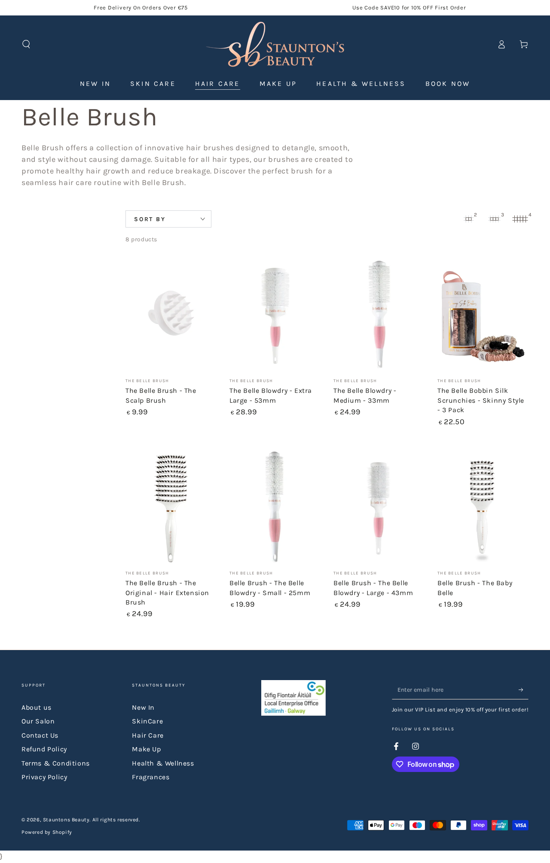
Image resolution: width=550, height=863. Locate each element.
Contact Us (39, 735)
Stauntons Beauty (66, 820)
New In (143, 707)
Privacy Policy (44, 777)
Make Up (146, 749)
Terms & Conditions (55, 763)
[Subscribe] (524, 689)
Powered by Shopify (46, 832)
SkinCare (147, 721)
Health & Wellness (163, 763)
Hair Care (147, 735)
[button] (26, 44)
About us (36, 707)
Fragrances (150, 777)
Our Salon (38, 721)
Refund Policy (44, 749)
